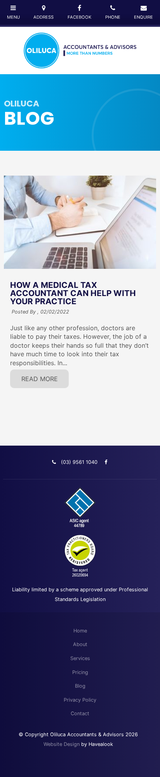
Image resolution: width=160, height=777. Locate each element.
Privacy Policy (80, 700)
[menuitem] (80, 631)
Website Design (61, 744)
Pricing (80, 672)
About (80, 644)
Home (80, 631)
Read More (39, 379)
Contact (80, 713)
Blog (80, 686)
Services (80, 658)
